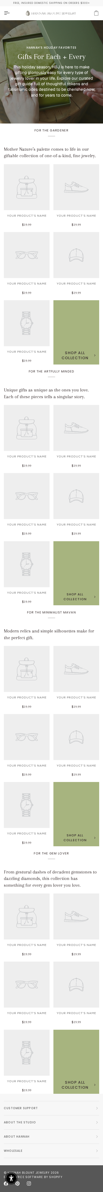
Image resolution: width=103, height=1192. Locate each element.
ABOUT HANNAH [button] (16, 1136)
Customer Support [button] (21, 1108)
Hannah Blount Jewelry (29, 1173)
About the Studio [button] (20, 1122)
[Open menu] (11, 13)
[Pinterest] (17, 1183)
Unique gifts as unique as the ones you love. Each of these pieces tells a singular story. (46, 393)
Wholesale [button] (13, 1151)
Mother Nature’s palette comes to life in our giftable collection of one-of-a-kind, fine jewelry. (50, 153)
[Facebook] (6, 1183)
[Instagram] (29, 1183)
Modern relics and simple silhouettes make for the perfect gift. (49, 634)
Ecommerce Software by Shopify (33, 1177)
